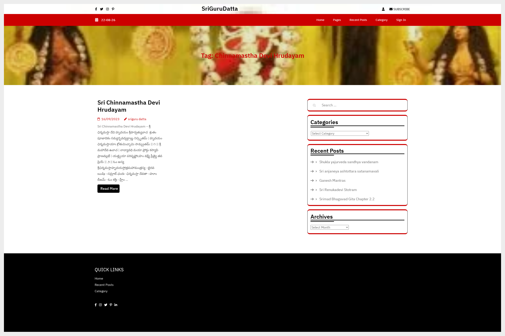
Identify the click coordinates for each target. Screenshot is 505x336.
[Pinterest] (111, 305)
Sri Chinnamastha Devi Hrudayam (128, 105)
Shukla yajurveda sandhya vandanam (348, 162)
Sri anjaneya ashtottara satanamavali (349, 171)
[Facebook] (96, 305)
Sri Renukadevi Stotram (338, 189)
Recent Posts (358, 20)
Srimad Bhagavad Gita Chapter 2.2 (347, 199)
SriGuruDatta (220, 8)
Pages (337, 20)
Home (320, 20)
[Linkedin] (115, 305)
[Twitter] (105, 305)
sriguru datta (137, 119)
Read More (109, 188)
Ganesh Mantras (332, 180)
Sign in (401, 20)
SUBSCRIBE (401, 9)
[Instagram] (100, 305)
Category (382, 20)
